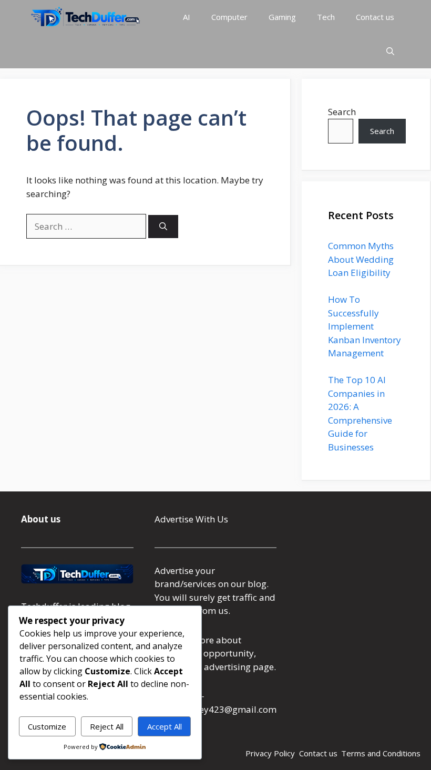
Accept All (164, 726)
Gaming (282, 17)
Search (342, 112)
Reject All (107, 726)
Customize (47, 726)
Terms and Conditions (380, 753)
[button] (390, 51)
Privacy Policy (270, 753)
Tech (326, 17)
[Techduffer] (85, 17)
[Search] (163, 227)
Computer (229, 17)
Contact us (375, 17)
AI (186, 17)
